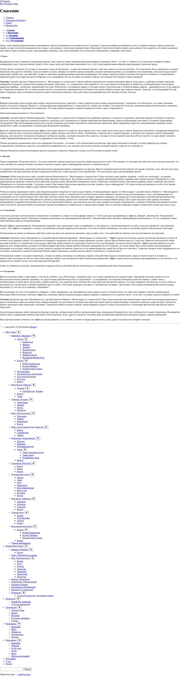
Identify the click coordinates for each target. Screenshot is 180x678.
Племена (21, 444)
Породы (21, 441)
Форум (9, 664)
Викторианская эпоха (21, 526)
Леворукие (22, 574)
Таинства (21, 569)
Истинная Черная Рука (33, 357)
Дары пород (28, 455)
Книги (20, 382)
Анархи (26, 347)
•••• (15, 38)
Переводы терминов (21, 601)
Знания (20, 405)
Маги (13, 629)
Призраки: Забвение (21, 498)
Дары (19, 449)
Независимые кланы (32, 369)
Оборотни (16, 632)
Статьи (14, 621)
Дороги (20, 520)
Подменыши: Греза (20, 474)
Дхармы (21, 388)
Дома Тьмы (22, 402)
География (11, 658)
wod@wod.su (24, 674)
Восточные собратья (21, 385)
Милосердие (12, 25)
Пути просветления (26, 376)
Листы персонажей (20, 656)
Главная (9, 17)
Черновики (11, 623)
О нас (8, 661)
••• (12, 35)
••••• (14, 40)
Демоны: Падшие (19, 399)
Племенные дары (30, 457)
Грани (8, 23)
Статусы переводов (20, 604)
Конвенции (22, 421)
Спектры (21, 507)
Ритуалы (21, 379)
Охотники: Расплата (15, 20)
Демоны (15, 645)
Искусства (22, 490)
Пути (19, 564)
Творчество (11, 607)
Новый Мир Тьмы (14, 546)
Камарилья (27, 342)
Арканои (21, 501)
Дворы (20, 477)
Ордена (20, 566)
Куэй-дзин (16, 648)
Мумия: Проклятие (20, 579)
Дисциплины (23, 371)
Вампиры (15, 627)
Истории (21, 493)
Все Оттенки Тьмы (9, 4)
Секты (20, 339)
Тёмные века (17, 512)
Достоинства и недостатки (29, 374)
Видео (14, 613)
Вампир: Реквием (19, 549)
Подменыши (17, 634)
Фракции (21, 410)
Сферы (20, 419)
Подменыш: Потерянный (23, 587)
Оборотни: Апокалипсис (23, 438)
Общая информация (20, 543)
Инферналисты (29, 355)
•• (12, 33)
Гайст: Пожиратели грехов (24, 555)
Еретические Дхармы (32, 391)
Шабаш (26, 344)
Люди (14, 651)
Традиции (21, 416)
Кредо (20, 466)
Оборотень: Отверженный (24, 582)
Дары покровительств (33, 452)
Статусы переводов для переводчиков (35, 595)
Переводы (16, 592)
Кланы (20, 360)
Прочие (15, 637)
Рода (19, 482)
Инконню (27, 352)
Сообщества (23, 432)
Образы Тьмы (17, 610)
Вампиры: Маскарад (21, 335)
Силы (19, 396)
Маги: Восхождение (21, 413)
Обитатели (22, 485)
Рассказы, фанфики (20, 618)
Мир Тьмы (11, 332)
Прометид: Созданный (22, 590)
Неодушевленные (25, 488)
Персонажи (11, 640)
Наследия (21, 577)
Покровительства (25, 446)
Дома (19, 480)
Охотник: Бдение (19, 584)
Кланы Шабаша (30, 366)
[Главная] (5, 1)
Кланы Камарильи (31, 363)
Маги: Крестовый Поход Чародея (27, 427)
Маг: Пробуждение (20, 558)
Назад (33, 327)
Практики (21, 571)
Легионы (21, 504)
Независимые (29, 350)
